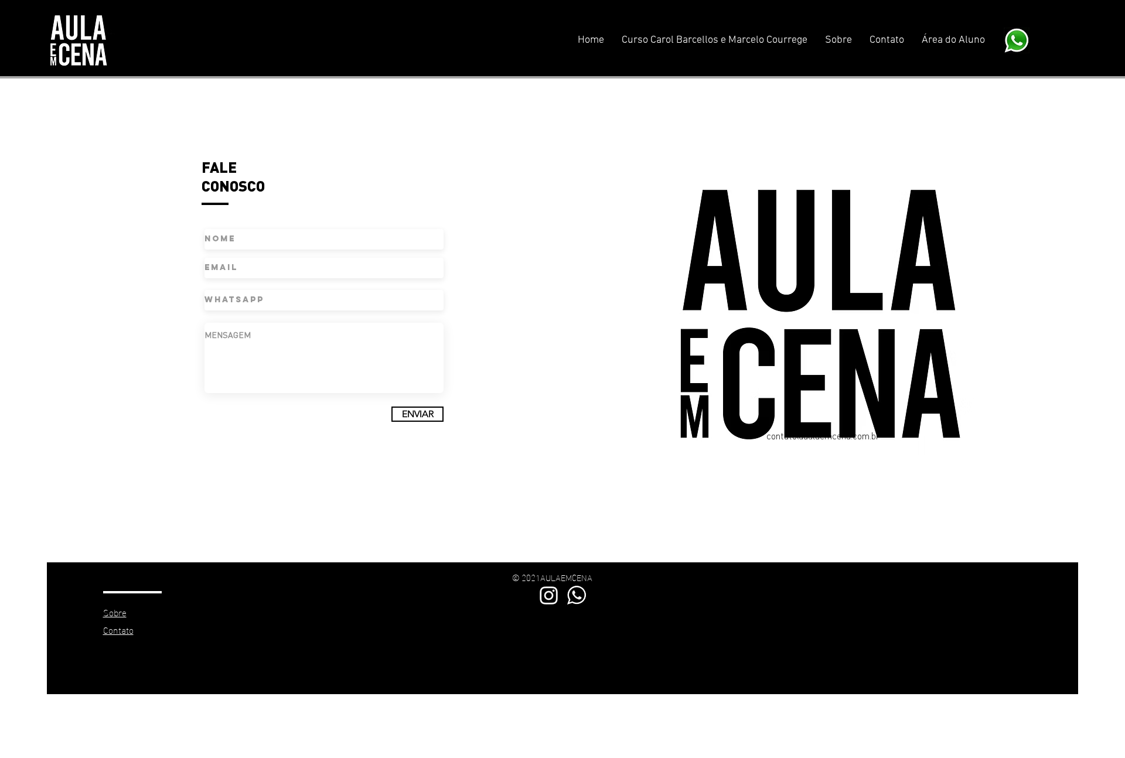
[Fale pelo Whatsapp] (577, 595)
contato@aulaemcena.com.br (822, 435)
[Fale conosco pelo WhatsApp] (1016, 40)
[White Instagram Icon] (549, 595)
